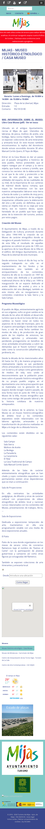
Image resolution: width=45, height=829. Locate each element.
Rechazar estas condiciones (25, 38)
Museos (5, 643)
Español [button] (34, 13)
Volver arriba (12, 819)
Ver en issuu (32, 122)
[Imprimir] (3, 569)
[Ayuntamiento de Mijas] (22, 758)
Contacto (19, 13)
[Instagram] (25, 3)
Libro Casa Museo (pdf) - (14, 122)
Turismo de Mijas (24, 814)
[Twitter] (20, 3)
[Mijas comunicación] (22, 796)
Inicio (8, 13)
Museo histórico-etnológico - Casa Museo (17, 648)
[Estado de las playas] (17, 720)
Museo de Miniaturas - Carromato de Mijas (18, 653)
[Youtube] (14, 3)
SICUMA (27, 821)
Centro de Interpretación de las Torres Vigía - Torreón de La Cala (21, 659)
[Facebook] (3, 3)
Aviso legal (30, 817)
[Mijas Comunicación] (9, 3)
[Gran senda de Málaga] (22, 785)
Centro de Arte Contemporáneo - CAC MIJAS (18, 665)
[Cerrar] (30, 606)
